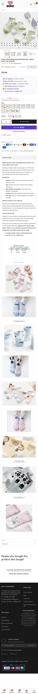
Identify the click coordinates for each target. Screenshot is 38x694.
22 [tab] (20, 45)
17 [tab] (7, 45)
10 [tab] (26, 43)
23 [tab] (23, 45)
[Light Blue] (32, 106)
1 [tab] (2, 43)
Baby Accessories (28, 151)
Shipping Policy (5, 620)
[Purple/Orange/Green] (8, 111)
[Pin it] (35, 67)
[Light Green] (3, 111)
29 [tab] (19, 48)
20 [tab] (15, 45)
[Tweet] (31, 67)
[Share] (28, 67)
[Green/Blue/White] (13, 111)
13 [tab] (33, 43)
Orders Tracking (28, 592)
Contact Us (26, 598)
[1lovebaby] (10, 4)
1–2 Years (20, 151)
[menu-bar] (3, 4)
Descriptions (6, 157)
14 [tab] (36, 43)
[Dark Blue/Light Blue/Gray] (18, 111)
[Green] (3, 106)
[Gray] (8, 106)
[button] (3, 54)
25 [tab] (28, 45)
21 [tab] (18, 45)
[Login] (31, 4)
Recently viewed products (19, 574)
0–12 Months (13, 151)
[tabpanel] (19, 30)
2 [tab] (4, 43)
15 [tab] (2, 45)
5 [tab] (12, 43)
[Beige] (13, 106)
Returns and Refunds (7, 623)
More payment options (19, 131)
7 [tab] (18, 43)
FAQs (25, 595)
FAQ (3, 540)
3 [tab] (7, 43)
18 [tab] (10, 45)
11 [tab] (28, 43)
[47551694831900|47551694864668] (19, 30)
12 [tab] (31, 43)
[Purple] (18, 106)
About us (3, 617)
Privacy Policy (4, 626)
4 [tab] (10, 43)
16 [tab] (4, 45)
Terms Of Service (5, 629)
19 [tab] (12, 45)
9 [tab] (23, 43)
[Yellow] (28, 106)
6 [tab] (15, 43)
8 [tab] (20, 43)
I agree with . (12, 650)
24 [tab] (26, 45)
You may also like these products (19, 570)
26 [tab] (31, 45)
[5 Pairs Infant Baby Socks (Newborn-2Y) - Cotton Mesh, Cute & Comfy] (13, 54)
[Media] (35, 46)
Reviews (5, 544)
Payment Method (28, 601)
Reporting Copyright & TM (29, 605)
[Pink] (23, 106)
